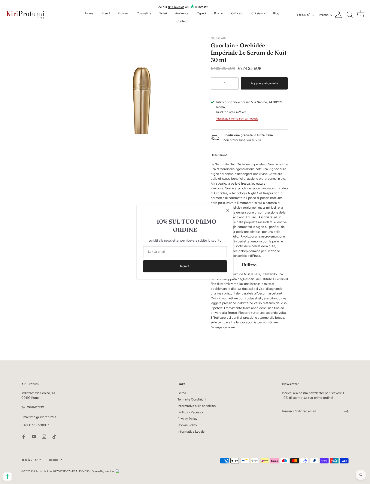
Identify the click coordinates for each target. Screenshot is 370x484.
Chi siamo (258, 13)
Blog (276, 13)
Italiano (323, 15)
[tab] (221, 155)
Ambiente (181, 13)
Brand (106, 13)
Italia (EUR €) (29, 459)
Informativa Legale (191, 431)
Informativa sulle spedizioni (197, 406)
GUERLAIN (219, 38)
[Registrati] (346, 411)
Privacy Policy (187, 419)
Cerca (182, 393)
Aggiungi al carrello (264, 83)
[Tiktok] (54, 436)
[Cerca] (349, 14)
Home (89, 13)
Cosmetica (144, 13)
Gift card (237, 13)
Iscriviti (185, 266)
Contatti (181, 21)
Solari (163, 13)
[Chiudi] (228, 210)
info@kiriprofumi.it (43, 417)
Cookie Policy (187, 425)
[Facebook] (23, 436)
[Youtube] (34, 436)
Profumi (123, 13)
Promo (218, 13)
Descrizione (219, 155)
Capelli (201, 13)
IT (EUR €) (303, 15)
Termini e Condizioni (192, 399)
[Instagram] (44, 436)
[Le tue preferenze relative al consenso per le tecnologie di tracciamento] (7, 476)
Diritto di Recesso (190, 412)
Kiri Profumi (38, 471)
